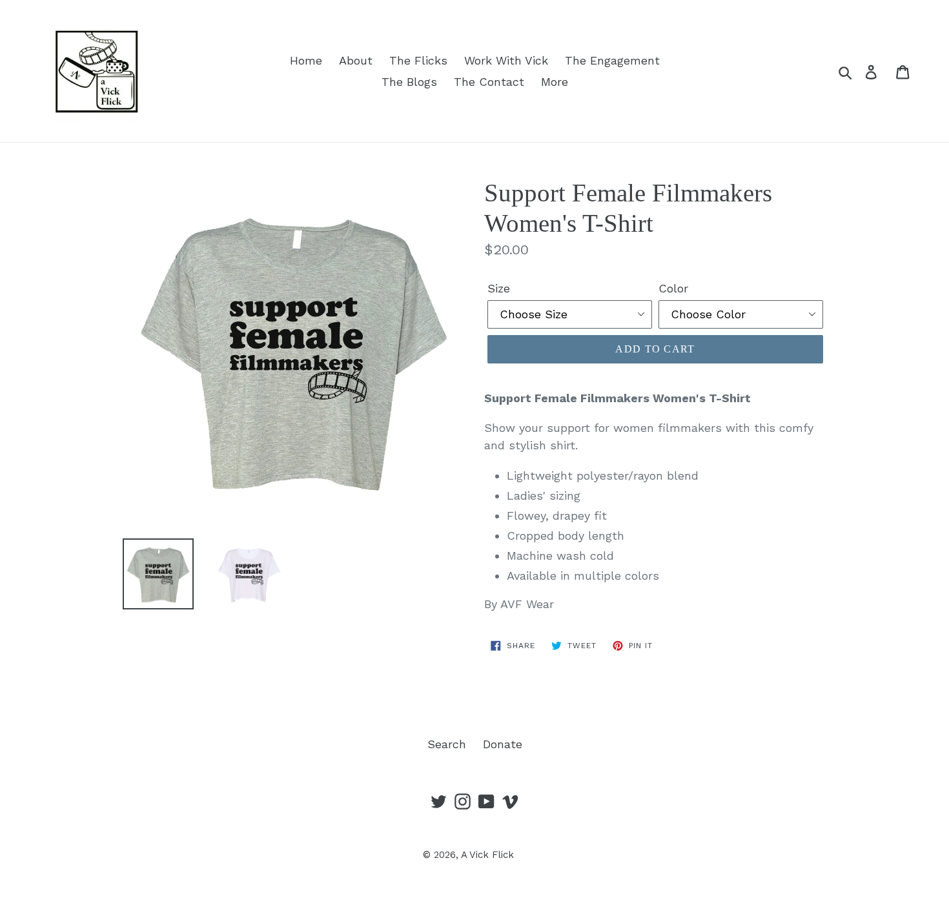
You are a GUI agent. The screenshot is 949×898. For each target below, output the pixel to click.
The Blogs (409, 81)
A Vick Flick (487, 855)
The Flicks (418, 60)
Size (498, 288)
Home (306, 60)
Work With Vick (506, 60)
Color (673, 288)
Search (446, 744)
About (355, 60)
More (554, 81)
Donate (502, 744)
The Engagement (612, 60)
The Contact (489, 81)
